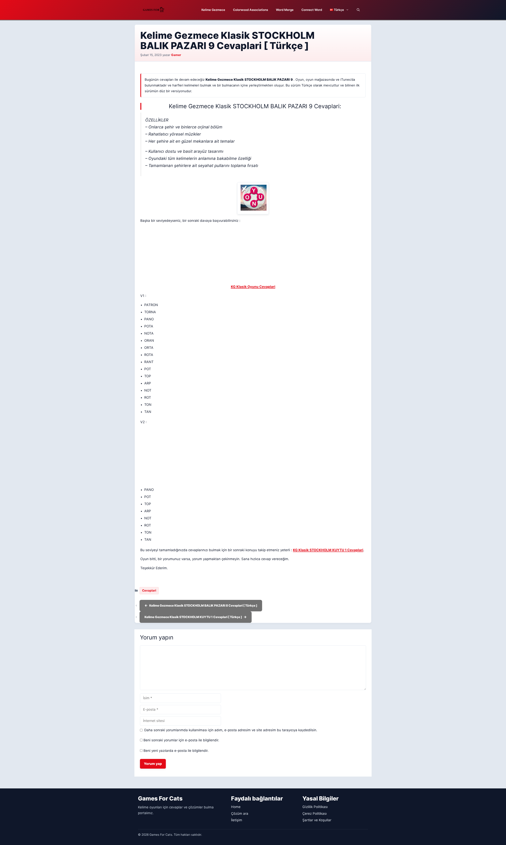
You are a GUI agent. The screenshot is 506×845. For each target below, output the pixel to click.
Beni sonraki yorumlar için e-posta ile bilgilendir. (181, 740)
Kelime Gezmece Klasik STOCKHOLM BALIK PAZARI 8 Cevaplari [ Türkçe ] (203, 605)
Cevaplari (149, 590)
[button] (358, 10)
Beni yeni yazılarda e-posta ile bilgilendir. (176, 751)
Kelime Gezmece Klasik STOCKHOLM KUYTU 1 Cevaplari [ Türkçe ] (193, 617)
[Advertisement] (253, 254)
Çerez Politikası (314, 814)
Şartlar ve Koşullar (316, 820)
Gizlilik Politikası (315, 807)
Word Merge (285, 10)
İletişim (236, 820)
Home (236, 807)
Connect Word (311, 10)
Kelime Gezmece (213, 10)
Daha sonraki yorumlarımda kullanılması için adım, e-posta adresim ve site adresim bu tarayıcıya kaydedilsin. (230, 730)
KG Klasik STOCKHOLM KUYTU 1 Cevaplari (328, 550)
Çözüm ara (239, 814)
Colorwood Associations (250, 10)
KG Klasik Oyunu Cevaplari (253, 287)
